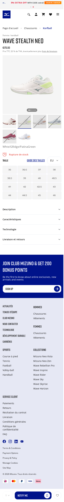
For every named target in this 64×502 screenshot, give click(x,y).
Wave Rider (39, 374)
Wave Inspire (40, 370)
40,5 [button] (54, 178)
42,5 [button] (39, 186)
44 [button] (9, 195)
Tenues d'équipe (10, 312)
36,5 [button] (24, 169)
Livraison (7, 417)
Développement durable (14, 335)
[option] (9, 121)
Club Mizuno (8, 318)
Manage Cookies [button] (10, 463)
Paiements (8, 403)
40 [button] (39, 178)
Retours (7, 407)
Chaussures (30, 28)
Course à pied (10, 356)
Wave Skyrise (40, 383)
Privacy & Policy (10, 458)
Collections (39, 350)
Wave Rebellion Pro (43, 365)
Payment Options (10, 453)
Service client (10, 396)
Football (7, 365)
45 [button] (39, 195)
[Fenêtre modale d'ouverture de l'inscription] (36, 14)
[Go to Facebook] (4, 441)
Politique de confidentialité (10, 428)
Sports (6, 350)
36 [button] (9, 169)
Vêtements (39, 318)
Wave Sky (38, 379)
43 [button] (54, 186)
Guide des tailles (36, 160)
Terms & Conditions (12, 448)
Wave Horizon (40, 388)
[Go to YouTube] (22, 441)
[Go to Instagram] (10, 441)
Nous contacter (10, 324)
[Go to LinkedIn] (16, 441)
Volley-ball (8, 370)
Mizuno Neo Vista (43, 356)
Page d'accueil (10, 28)
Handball (8, 374)
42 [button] (24, 186)
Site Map (7, 468)
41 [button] (9, 186)
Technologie (8, 329)
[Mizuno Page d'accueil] (7, 14)
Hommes (37, 307)
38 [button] (54, 169)
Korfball (47, 28)
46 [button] (54, 195)
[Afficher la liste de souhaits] (50, 14)
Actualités (8, 306)
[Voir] (43, 14)
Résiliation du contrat (14, 412)
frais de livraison (49, 51)
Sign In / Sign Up (49, 3)
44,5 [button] (24, 195)
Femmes (37, 326)
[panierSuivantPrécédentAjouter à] (57, 495)
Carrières (7, 341)
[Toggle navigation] (58, 14)
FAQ (5, 434)
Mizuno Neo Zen (42, 361)
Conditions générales (14, 421)
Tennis (6, 361)
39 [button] (24, 178)
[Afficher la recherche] (28, 14)
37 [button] (39, 169)
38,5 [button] (9, 178)
